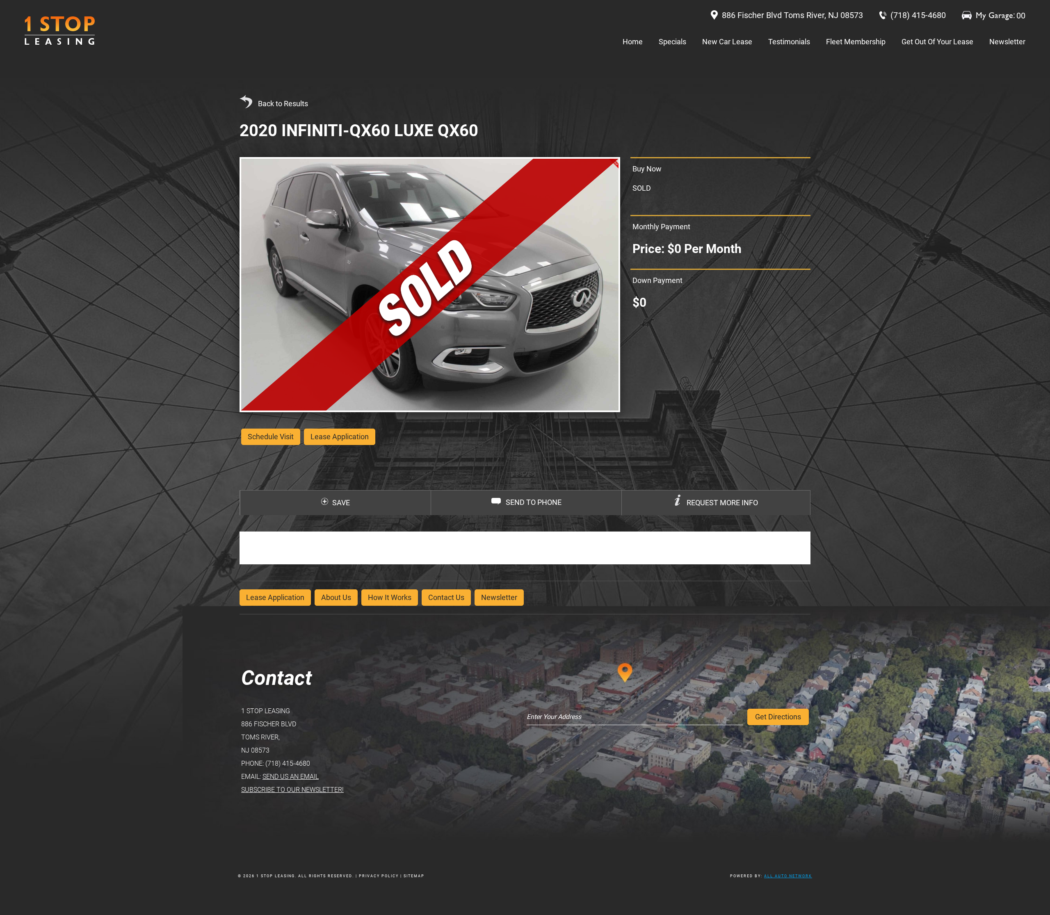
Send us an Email (290, 776)
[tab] (715, 503)
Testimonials (789, 41)
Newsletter (1007, 41)
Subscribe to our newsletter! (292, 790)
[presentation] (716, 503)
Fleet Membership (856, 41)
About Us (336, 597)
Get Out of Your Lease (937, 41)
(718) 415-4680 (287, 763)
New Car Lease (727, 41)
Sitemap (414, 876)
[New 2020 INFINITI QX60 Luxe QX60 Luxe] (430, 284)
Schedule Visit (271, 436)
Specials (672, 41)
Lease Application (275, 597)
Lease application (339, 436)
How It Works (389, 597)
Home (633, 41)
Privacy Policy (379, 876)
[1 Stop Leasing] (60, 30)
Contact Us (446, 597)
